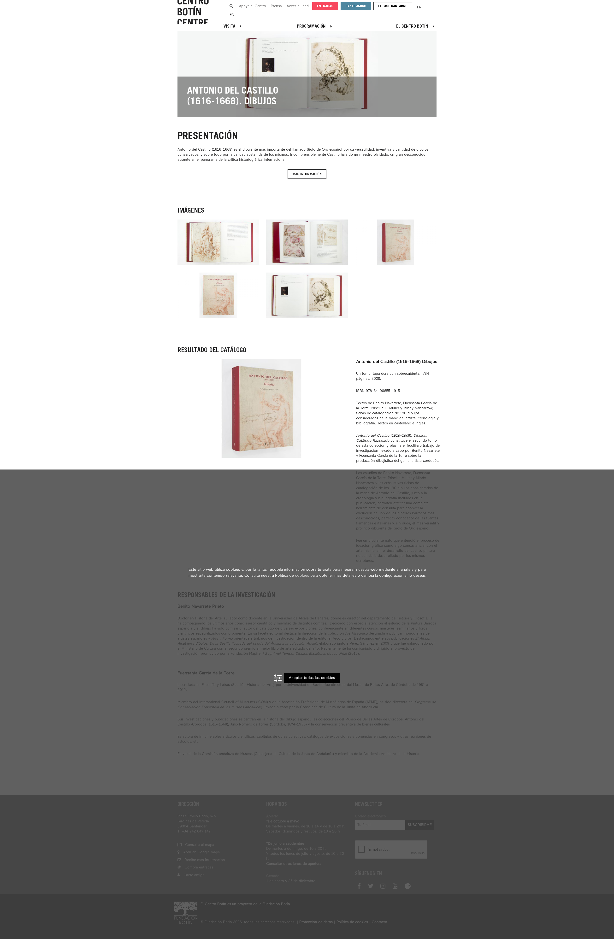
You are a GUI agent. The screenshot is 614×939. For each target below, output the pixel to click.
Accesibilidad (298, 6)
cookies (302, 576)
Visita (229, 26)
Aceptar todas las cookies (312, 678)
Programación (311, 26)
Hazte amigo (355, 6)
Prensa (276, 6)
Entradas (325, 6)
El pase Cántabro (392, 6)
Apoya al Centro (252, 6)
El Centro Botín (412, 26)
